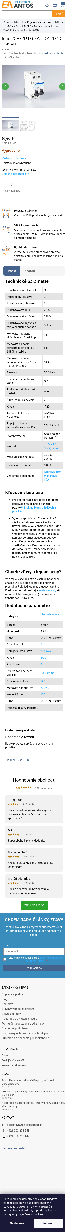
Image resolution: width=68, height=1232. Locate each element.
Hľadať (56, 13)
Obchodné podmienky (15, 1035)
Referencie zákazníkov (14, 1072)
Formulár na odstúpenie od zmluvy (23, 1030)
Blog (4, 1006)
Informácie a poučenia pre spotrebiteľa (25, 1045)
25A (40, 701)
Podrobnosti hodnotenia (48, 53)
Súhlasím (48, 1223)
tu (45, 1214)
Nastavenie (17, 1223)
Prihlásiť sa (32, 975)
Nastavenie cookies (14, 1155)
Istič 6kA (43, 658)
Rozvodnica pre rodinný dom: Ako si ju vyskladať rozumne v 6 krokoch (33, 1100)
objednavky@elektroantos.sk (24, 1131)
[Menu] (60, 4)
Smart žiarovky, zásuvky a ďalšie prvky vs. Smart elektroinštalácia (28, 1089)
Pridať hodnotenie (19, 766)
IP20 (40, 664)
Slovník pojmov (11, 1020)
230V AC (43, 694)
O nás (5, 1062)
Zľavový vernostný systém (18, 1015)
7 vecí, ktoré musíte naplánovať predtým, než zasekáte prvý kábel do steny (31, 1111)
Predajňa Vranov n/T (13, 1067)
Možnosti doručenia (14, 156)
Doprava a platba (12, 1001)
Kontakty (7, 1011)
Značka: (14, 57)
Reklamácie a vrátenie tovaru (19, 1025)
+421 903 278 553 (18, 1137)
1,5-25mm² (44, 679)
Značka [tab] (30, 269)
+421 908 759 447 (18, 1143)
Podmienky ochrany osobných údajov (25, 1040)
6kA (40, 688)
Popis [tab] (12, 269)
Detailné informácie (14, 172)
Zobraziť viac (33, 912)
